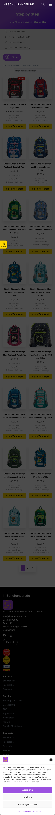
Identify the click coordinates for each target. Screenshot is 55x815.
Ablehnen (27, 797)
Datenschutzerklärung (22, 811)
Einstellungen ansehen (27, 804)
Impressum (37, 811)
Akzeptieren (27, 790)
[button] (51, 760)
